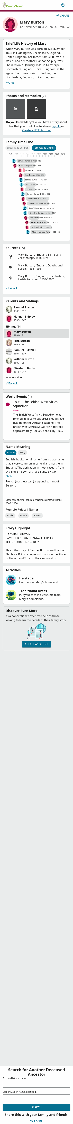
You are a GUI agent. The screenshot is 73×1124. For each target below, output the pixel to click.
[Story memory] (15, 109)
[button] (36, 256)
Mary (22, 452)
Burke (10, 515)
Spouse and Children (18, 147)
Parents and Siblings (44, 147)
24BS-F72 (65, 26)
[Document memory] (36, 109)
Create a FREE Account (36, 130)
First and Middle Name (14, 1078)
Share (64, 15)
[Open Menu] (69, 5)
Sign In (56, 126)
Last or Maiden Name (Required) (19, 1091)
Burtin (23, 515)
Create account (36, 644)
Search (36, 1107)
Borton (37, 515)
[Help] (62, 5)
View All (11, 288)
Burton (11, 452)
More (10, 82)
